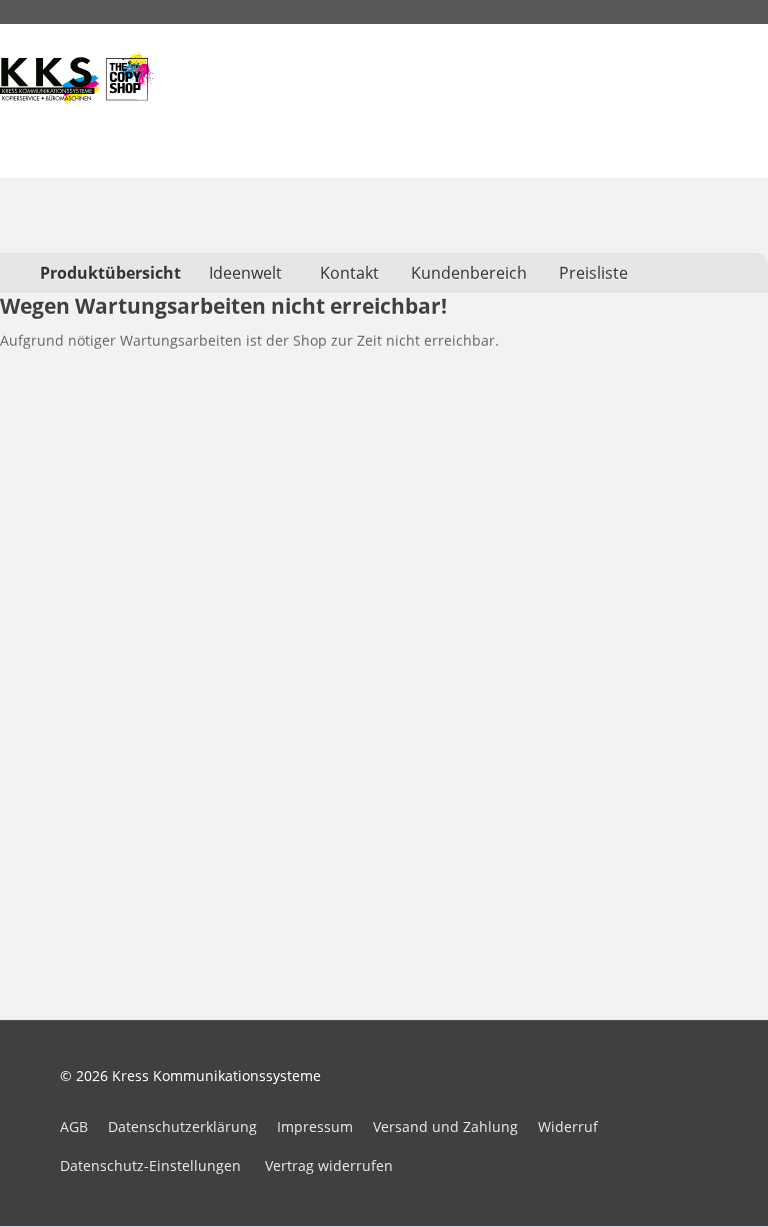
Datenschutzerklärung (182, 1126)
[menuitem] (110, 273)
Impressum (315, 1126)
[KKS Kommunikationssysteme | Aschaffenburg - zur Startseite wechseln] (77, 73)
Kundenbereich (469, 273)
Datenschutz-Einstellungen (150, 1165)
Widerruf (568, 1126)
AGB (74, 1126)
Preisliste (593, 273)
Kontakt (349, 273)
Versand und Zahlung (445, 1126)
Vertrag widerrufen (329, 1165)
